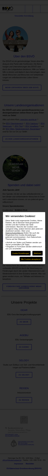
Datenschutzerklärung (14, 233)
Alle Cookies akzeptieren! (31, 259)
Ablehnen (37, 253)
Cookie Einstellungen (20, 253)
